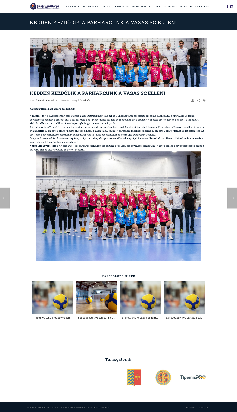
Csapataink (121, 6)
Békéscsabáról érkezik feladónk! (185, 317)
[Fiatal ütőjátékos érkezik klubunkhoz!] (140, 297)
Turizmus (170, 6)
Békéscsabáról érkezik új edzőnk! (97, 317)
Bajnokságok (141, 6)
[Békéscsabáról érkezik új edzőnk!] (96, 297)
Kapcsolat (202, 6)
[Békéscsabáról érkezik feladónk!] (184, 297)
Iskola (106, 6)
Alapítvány (90, 6)
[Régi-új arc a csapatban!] (52, 297)
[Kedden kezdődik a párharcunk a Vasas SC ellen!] (118, 62)
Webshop (186, 6)
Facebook (190, 407)
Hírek (157, 6)
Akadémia (72, 6)
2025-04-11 (64, 100)
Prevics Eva (44, 100)
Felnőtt (86, 100)
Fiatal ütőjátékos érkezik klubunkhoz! (141, 317)
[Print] (192, 100)
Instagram (203, 407)
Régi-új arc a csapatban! (52, 317)
